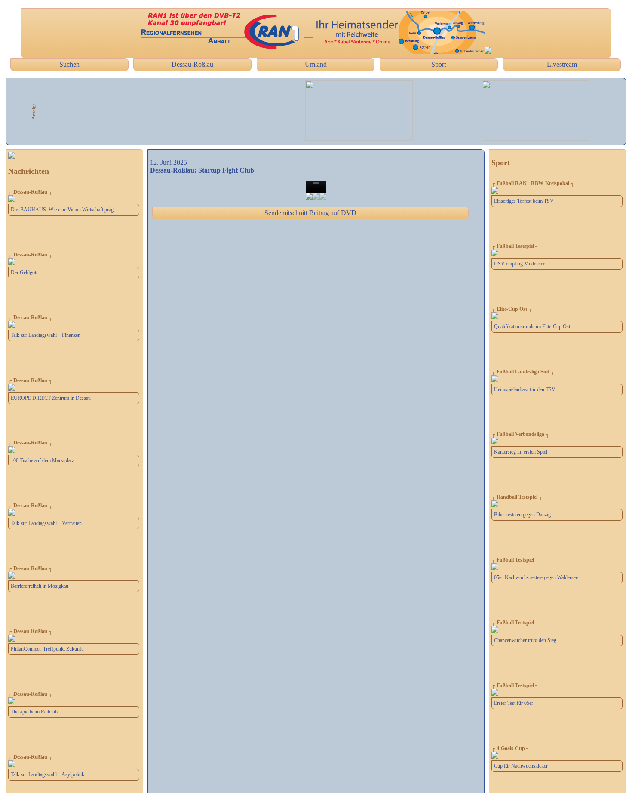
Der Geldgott (24, 272)
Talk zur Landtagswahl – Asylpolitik (47, 774)
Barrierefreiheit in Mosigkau (39, 586)
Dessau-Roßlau (192, 64)
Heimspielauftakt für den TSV (524, 389)
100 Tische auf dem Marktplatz (42, 460)
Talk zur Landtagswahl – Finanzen (45, 335)
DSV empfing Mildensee (519, 264)
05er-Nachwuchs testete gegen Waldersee (536, 577)
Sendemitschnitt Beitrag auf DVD (310, 212)
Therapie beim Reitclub (34, 712)
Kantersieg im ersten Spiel (520, 452)
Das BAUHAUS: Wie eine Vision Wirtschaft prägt (63, 210)
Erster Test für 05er (513, 703)
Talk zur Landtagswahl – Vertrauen (46, 523)
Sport (438, 64)
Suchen (69, 64)
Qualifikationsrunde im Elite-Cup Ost (532, 327)
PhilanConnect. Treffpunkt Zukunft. (47, 649)
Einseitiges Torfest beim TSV (524, 201)
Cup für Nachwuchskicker (521, 766)
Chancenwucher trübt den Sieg (525, 640)
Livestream (562, 64)
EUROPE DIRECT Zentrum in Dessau (51, 398)
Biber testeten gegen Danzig (522, 515)
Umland (316, 64)
